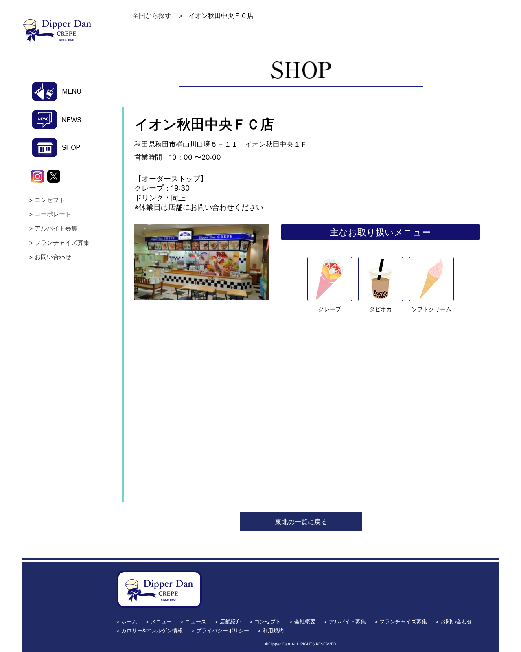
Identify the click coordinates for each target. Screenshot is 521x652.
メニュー (161, 621)
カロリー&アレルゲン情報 (152, 630)
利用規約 (273, 630)
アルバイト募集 (56, 228)
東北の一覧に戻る (301, 522)
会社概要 (304, 621)
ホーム (129, 621)
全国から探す (151, 15)
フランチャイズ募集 (62, 242)
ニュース (195, 621)
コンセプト (50, 200)
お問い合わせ (53, 257)
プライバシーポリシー (222, 630)
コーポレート (53, 214)
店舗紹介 (230, 621)
